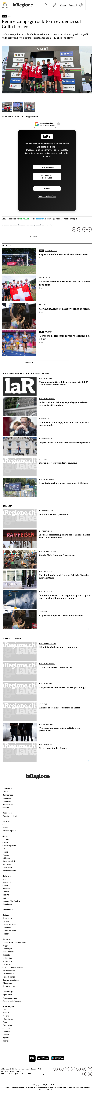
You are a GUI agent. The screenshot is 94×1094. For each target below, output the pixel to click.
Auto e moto (8, 961)
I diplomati (7, 964)
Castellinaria (7, 904)
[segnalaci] (54, 5)
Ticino (5, 792)
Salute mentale (9, 970)
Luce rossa (7, 867)
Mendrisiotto (8, 804)
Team (5, 1022)
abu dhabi (5, 225)
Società (6, 895)
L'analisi (6, 921)
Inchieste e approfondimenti (14, 942)
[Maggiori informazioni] (58, 124)
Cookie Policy (22, 1074)
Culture (6, 876)
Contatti (33, 1069)
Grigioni (6, 807)
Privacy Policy (8, 1074)
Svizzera (7, 813)
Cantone (7, 788)
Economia (7, 909)
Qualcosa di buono (10, 986)
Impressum (25, 1069)
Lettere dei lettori (9, 931)
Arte (4, 879)
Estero (6, 821)
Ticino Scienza (9, 977)
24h (4, 1009)
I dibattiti (6, 934)
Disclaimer (16, 1069)
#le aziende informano (12, 1001)
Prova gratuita (47, 167)
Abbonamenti (6, 1069)
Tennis (5, 852)
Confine (6, 824)
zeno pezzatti (47, 225)
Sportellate (7, 864)
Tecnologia (7, 948)
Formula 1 (6, 855)
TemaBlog (7, 991)
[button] (56, 1069)
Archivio (6, 1012)
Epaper (73, 5)
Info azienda (8, 1019)
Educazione (7, 983)
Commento (7, 918)
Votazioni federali (10, 816)
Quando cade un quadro (13, 967)
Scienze (6, 892)
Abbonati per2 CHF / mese (47, 176)
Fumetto (6, 1034)
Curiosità (6, 955)
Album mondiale (9, 870)
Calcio (5, 842)
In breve (6, 1016)
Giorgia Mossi (31, 116)
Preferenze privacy (37, 1074)
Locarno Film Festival (11, 901)
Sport (5, 836)
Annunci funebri (15, 1071)
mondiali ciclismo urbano (20, 225)
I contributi (7, 927)
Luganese (7, 801)
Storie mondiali (9, 861)
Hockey (6, 839)
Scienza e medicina (11, 980)
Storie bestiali (8, 952)
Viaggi (5, 945)
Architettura (7, 958)
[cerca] (45, 5)
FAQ (39, 1069)
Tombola (6, 1031)
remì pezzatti (35, 225)
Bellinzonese (8, 795)
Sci (4, 848)
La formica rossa (9, 924)
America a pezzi (9, 831)
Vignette (6, 1038)
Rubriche (7, 939)
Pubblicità (4, 1071)
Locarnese (7, 798)
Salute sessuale (9, 973)
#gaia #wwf (7, 995)
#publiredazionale (10, 998)
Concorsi (6, 1028)
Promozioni (7, 1025)
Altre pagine (8, 1006)
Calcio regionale (9, 845)
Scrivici (5, 1041)
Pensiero (6, 888)
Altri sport (6, 858)
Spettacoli (7, 882)
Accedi (47, 189)
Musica (5, 898)
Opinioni (6, 915)
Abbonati (63, 5)
